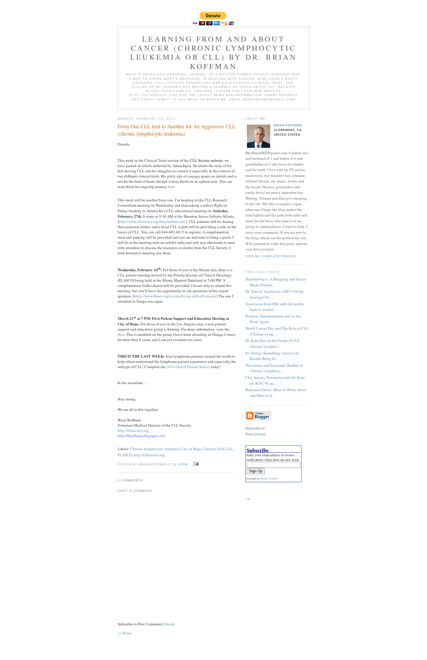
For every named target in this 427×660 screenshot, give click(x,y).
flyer (121, 334)
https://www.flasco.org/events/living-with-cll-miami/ (175, 296)
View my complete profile (270, 256)
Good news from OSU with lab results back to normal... (274, 306)
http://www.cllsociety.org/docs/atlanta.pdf (152, 221)
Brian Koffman (288, 125)
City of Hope (191, 448)
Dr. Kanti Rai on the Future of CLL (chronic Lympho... (272, 343)
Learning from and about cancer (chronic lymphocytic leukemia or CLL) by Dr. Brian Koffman (213, 52)
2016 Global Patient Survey (188, 366)
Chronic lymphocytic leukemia (154, 448)
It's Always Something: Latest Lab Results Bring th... (272, 355)
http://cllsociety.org (133, 430)
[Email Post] (195, 463)
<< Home (125, 633)
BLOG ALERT (268, 478)
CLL (229, 448)
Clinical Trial (213, 448)
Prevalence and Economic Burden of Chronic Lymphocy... (274, 368)
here (171, 186)
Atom (168, 624)
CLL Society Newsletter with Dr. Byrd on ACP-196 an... (275, 380)
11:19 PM (181, 464)
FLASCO (125, 454)
